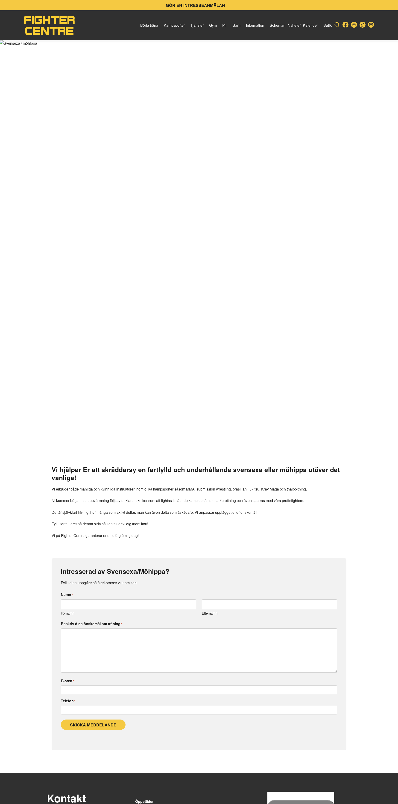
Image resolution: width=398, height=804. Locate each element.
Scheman (277, 25)
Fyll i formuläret (64, 523)
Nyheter (294, 25)
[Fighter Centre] (49, 25)
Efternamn (209, 613)
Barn (236, 25)
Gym (213, 25)
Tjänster (197, 25)
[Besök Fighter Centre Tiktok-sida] (363, 25)
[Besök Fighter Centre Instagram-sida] (354, 25)
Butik (327, 25)
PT (224, 25)
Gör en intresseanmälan (195, 5)
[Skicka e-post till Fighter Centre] (371, 25)
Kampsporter (174, 25)
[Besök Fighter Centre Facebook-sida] (345, 25)
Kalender (310, 25)
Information (255, 25)
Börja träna (149, 25)
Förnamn (67, 613)
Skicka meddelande (93, 725)
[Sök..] (337, 25)
